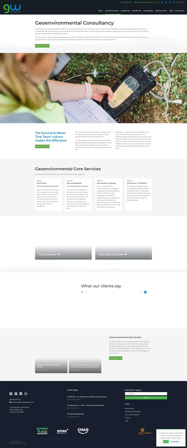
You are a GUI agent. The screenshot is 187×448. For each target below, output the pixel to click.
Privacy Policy (129, 408)
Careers (127, 418)
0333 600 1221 (127, 2)
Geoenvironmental (111, 11)
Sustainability (148, 11)
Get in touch (179, 11)
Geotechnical (125, 11)
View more (114, 358)
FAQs (126, 421)
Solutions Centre (161, 11)
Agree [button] (166, 441)
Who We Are (136, 11)
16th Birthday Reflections (75, 414)
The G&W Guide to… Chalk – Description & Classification (85, 405)
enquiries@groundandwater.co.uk (147, 2)
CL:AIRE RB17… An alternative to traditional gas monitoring (87, 397)
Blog (171, 11)
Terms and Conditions (132, 415)
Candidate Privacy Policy (133, 411)
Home (100, 11)
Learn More (175, 441)
